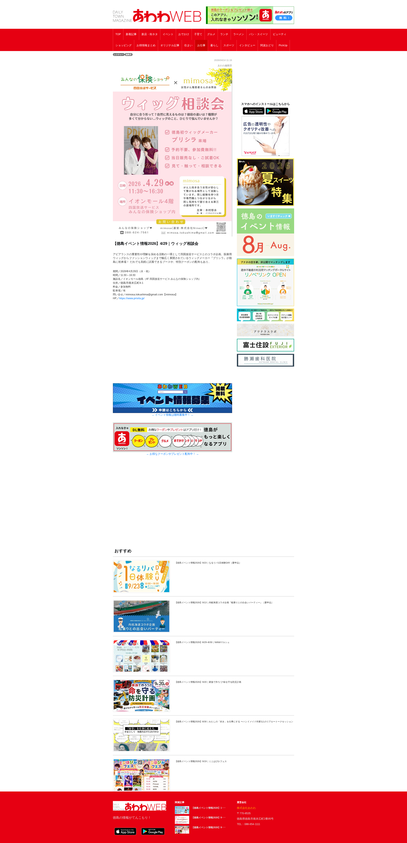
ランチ (224, 34)
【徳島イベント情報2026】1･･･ (209, 807)
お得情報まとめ (146, 45)
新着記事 (131, 34)
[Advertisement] (172, 505)
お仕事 (201, 45)
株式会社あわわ (246, 807)
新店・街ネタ (149, 34)
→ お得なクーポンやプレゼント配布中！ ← (172, 453)
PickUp (283, 45)
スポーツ (228, 45)
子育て (198, 34)
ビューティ (279, 34)
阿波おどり (267, 45)
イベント (168, 34)
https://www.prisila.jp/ (132, 298)
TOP (118, 34)
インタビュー (247, 45)
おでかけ (183, 34)
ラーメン (238, 34)
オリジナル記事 (169, 45)
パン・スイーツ (258, 34)
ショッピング (123, 45)
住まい (188, 45)
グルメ (211, 34)
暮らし (214, 45)
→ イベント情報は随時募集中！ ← (173, 414)
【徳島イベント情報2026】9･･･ (209, 817)
